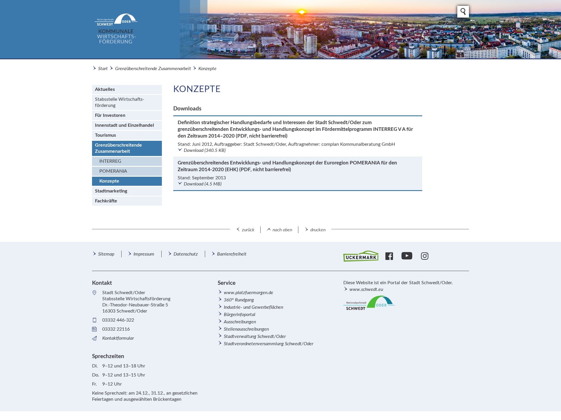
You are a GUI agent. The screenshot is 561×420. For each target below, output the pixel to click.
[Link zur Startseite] (149, 29)
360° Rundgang (239, 300)
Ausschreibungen (240, 322)
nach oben (282, 230)
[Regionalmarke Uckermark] (360, 256)
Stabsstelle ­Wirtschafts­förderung (119, 102)
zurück (248, 230)
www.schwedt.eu (366, 289)
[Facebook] (389, 256)
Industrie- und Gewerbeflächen (253, 307)
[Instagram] (425, 256)
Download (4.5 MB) (202, 184)
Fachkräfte (106, 201)
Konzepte (207, 68)
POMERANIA (113, 171)
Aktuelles (105, 89)
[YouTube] (407, 256)
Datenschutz (186, 254)
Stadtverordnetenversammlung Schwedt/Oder (268, 343)
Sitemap (106, 254)
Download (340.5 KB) (205, 150)
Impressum (144, 254)
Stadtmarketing (111, 191)
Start (103, 68)
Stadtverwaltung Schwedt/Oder (255, 336)
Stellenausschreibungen (246, 329)
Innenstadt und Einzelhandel (124, 125)
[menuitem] (127, 89)
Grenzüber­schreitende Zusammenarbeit (153, 68)
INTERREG (110, 161)
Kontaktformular (118, 338)
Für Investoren (110, 115)
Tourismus (105, 135)
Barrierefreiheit (232, 254)
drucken (317, 230)
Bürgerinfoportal (239, 314)
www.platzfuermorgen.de (248, 292)
